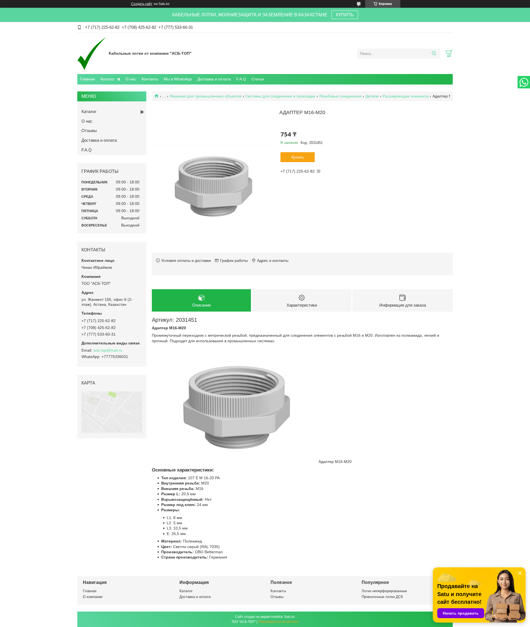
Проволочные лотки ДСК (382, 597)
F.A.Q (241, 79)
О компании (92, 597)
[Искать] (434, 54)
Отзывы (89, 130)
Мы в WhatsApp (178, 79)
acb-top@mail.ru (107, 350)
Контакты (150, 79)
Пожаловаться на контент (278, 622)
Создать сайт (141, 4)
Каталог (107, 79)
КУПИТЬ (345, 14)
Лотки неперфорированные (384, 591)
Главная (87, 79)
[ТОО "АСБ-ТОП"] (91, 53)
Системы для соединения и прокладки (280, 96)
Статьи (257, 79)
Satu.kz (289, 617)
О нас (131, 79)
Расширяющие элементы (406, 96)
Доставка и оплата (214, 79)
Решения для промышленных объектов (205, 96)
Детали (371, 96)
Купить (298, 157)
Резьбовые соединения (340, 96)
